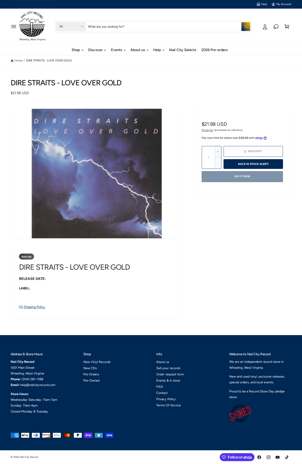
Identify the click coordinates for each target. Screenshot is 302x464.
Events (116, 50)
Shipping (207, 130)
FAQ (159, 387)
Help (264, 4)
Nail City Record (29, 457)
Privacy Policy (166, 399)
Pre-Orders (91, 374)
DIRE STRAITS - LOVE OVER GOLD (49, 60)
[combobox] (169, 26)
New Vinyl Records (97, 362)
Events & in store (168, 380)
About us (137, 50)
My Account (283, 4)
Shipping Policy (34, 307)
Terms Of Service (168, 405)
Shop (76, 50)
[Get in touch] (276, 26)
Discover (95, 50)
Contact (162, 393)
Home (19, 60)
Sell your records (168, 368)
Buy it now (242, 176)
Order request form (170, 374)
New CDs (90, 368)
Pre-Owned (91, 380)
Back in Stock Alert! (253, 164)
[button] (13, 26)
